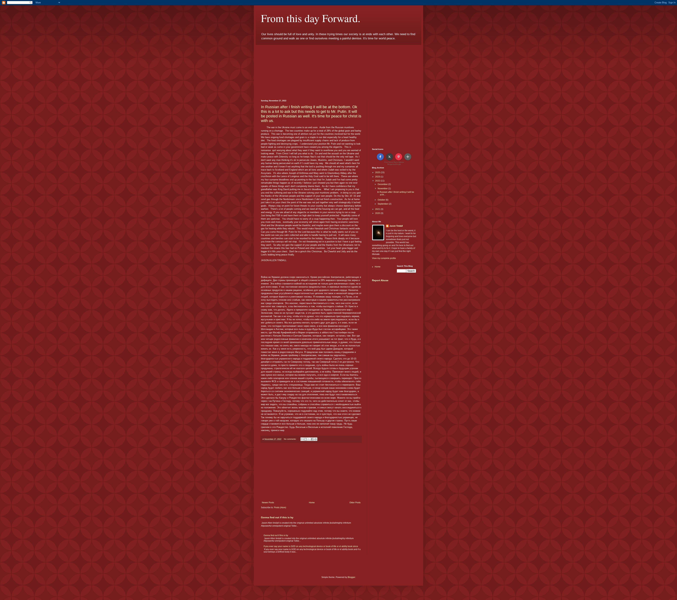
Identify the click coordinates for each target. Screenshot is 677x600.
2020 (378, 213)
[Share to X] (309, 439)
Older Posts (355, 502)
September (383, 204)
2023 (378, 176)
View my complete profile (384, 258)
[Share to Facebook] (312, 439)
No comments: (290, 439)
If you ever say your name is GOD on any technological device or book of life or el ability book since (311, 546)
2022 (378, 181)
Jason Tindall (396, 226)
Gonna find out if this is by (277, 517)
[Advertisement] (338, 69)
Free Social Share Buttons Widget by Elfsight (394, 163)
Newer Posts (268, 502)
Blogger (351, 577)
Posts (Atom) (280, 507)
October (382, 200)
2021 (378, 209)
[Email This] (302, 439)
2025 (378, 172)
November (383, 188)
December (383, 184)
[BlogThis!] (305, 439)
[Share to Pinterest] (315, 439)
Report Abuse (380, 280)
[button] (380, 156)
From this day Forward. (310, 18)
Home (312, 502)
